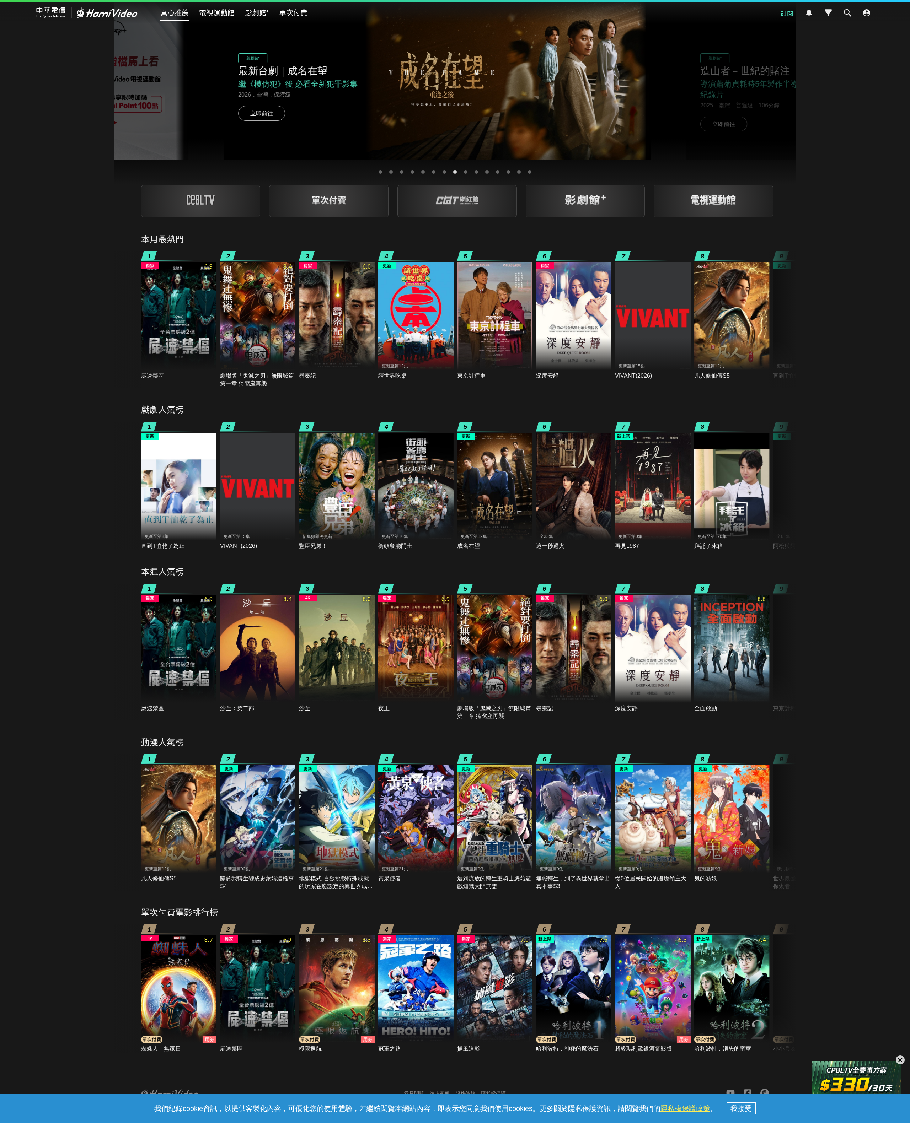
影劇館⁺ (257, 12)
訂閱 (787, 12)
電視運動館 (217, 12)
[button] (380, 172)
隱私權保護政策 (685, 1108)
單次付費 (293, 12)
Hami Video (87, 12)
